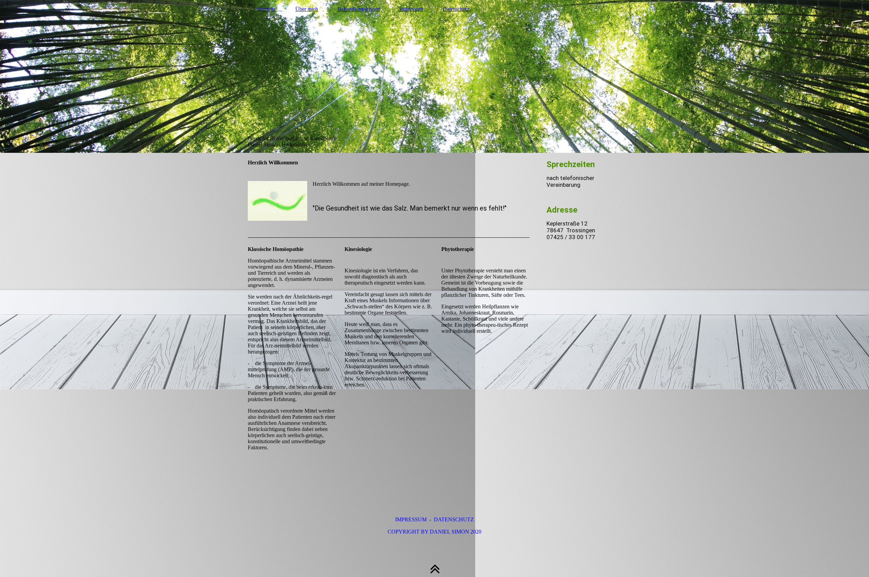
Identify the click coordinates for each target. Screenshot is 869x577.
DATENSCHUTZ (454, 519)
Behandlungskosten (359, 9)
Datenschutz (456, 9)
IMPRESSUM (411, 519)
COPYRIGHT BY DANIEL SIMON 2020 (434, 532)
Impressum (411, 9)
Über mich (306, 9)
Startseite (266, 9)
